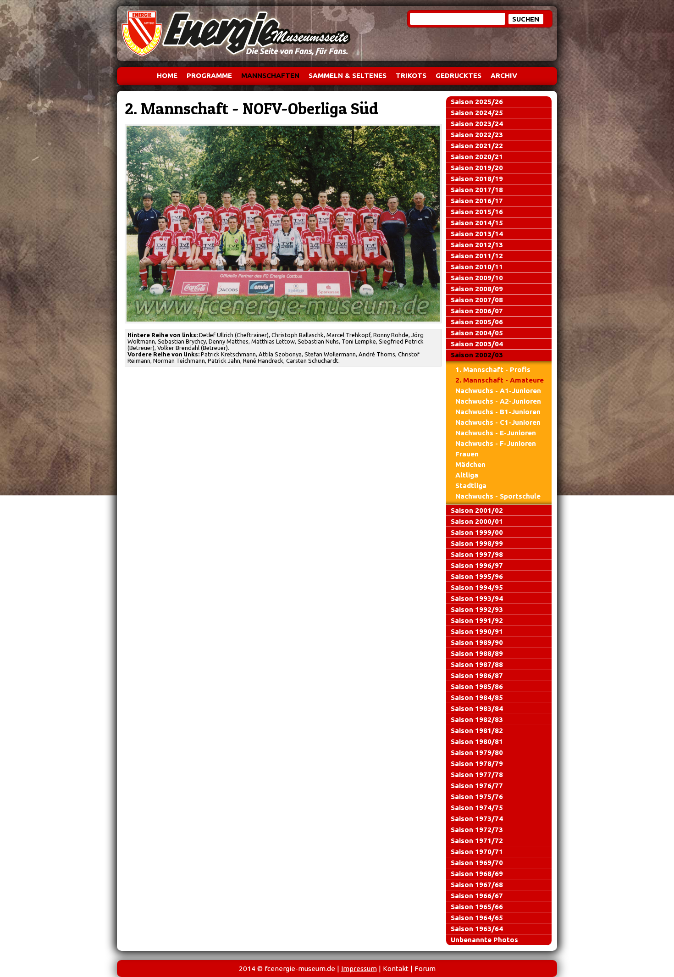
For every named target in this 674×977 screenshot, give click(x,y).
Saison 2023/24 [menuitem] (477, 124)
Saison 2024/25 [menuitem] (477, 113)
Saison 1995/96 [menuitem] (477, 576)
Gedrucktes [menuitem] (458, 75)
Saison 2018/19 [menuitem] (477, 179)
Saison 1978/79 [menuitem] (477, 763)
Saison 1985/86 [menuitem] (477, 686)
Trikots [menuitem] (411, 75)
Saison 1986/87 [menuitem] (477, 675)
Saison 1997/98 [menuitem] (477, 554)
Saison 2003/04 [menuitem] (477, 344)
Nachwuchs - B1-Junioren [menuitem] (498, 412)
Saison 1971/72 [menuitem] (477, 840)
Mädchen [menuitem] (470, 464)
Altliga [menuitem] (466, 475)
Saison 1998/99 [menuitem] (477, 543)
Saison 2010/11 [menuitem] (477, 267)
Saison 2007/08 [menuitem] (477, 300)
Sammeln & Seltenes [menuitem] (348, 75)
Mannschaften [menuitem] (270, 75)
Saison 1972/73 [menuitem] (477, 829)
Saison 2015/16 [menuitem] (477, 212)
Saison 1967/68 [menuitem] (477, 884)
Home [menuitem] (167, 75)
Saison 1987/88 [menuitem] (477, 664)
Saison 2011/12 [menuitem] (477, 256)
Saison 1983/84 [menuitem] (477, 708)
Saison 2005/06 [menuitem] (477, 322)
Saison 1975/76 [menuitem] (477, 796)
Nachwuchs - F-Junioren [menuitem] (495, 443)
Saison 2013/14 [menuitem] (477, 234)
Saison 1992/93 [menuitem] (477, 609)
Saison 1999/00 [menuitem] (477, 532)
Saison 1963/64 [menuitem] (477, 929)
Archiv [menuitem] (504, 75)
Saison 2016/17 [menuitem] (477, 201)
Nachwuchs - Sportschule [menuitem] (498, 496)
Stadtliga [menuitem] (470, 485)
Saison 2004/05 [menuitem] (477, 333)
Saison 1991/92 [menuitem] (477, 620)
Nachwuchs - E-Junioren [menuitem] (495, 433)
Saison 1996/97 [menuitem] (477, 565)
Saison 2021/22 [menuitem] (477, 146)
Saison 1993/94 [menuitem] (477, 598)
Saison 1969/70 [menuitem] (477, 862)
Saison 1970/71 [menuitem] (477, 851)
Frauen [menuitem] (467, 454)
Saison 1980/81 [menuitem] (477, 741)
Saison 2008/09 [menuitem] (477, 289)
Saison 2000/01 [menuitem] (477, 521)
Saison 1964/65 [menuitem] (477, 917)
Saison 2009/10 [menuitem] (477, 278)
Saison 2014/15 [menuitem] (477, 223)
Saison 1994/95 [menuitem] (477, 587)
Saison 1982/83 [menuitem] (477, 719)
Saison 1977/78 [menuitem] (477, 774)
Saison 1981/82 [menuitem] (477, 730)
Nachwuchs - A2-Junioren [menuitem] (498, 401)
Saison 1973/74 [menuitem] (477, 818)
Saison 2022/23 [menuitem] (477, 135)
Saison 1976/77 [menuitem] (477, 785)
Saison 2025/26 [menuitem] (477, 101)
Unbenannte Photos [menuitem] (484, 940)
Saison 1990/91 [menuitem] (477, 631)
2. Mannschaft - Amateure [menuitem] (499, 380)
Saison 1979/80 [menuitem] (477, 752)
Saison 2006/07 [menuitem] (477, 311)
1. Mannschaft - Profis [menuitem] (492, 369)
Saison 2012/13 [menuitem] (477, 245)
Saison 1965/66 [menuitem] (477, 906)
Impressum (359, 968)
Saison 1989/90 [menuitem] (477, 642)
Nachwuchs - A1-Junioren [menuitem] (498, 390)
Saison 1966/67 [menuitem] (477, 895)
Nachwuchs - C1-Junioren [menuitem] (498, 422)
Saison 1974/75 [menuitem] (477, 807)
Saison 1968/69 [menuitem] (477, 873)
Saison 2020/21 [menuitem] (477, 157)
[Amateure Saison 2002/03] (283, 223)
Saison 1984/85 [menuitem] (477, 697)
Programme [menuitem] (209, 75)
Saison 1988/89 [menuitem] (477, 653)
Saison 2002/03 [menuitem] (477, 355)
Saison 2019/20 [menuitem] (477, 168)
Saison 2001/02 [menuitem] (477, 510)
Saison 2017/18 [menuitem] (477, 190)
